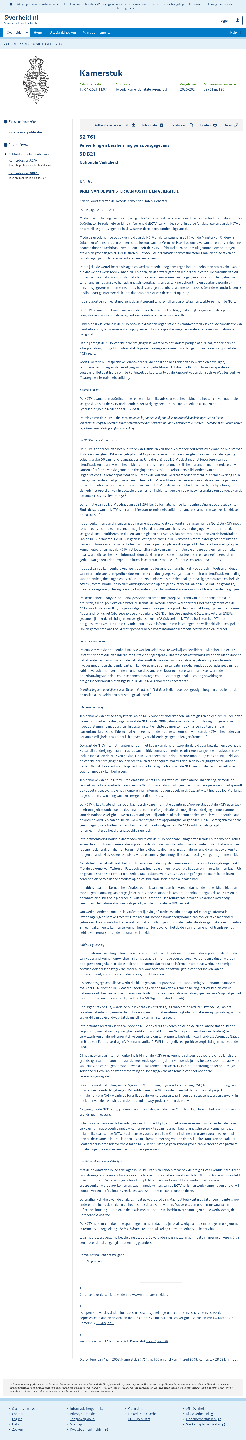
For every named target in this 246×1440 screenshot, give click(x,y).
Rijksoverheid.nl (197, 1414)
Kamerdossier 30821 (24, 173)
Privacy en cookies (83, 1414)
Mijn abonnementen (97, 32)
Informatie (150, 125)
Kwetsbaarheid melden (87, 1429)
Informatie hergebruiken (88, 1409)
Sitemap (76, 1424)
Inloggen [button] (223, 20)
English (17, 1419)
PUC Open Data (139, 1419)
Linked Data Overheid (143, 1414)
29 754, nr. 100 (148, 1359)
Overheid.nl (15, 33)
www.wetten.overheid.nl (149, 1294)
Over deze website (25, 1409)
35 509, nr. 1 (105, 1323)
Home (38, 32)
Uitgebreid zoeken (63, 32)
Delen (228, 125)
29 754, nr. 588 (157, 1341)
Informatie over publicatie (23, 132)
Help (15, 1424)
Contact (17, 1414)
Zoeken (17, 1429)
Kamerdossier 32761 (24, 160)
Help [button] (233, 32)
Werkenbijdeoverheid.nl (203, 1424)
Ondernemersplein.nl (201, 1419)
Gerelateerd (178, 125)
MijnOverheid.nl (197, 1409)
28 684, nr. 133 (226, 1359)
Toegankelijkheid (82, 1419)
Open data (135, 1409)
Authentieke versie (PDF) (112, 126)
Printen (205, 125)
